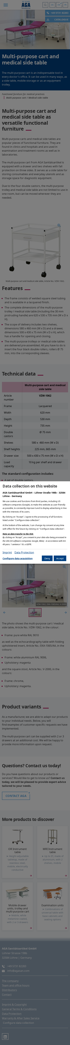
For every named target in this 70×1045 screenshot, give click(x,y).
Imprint (7, 552)
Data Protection (24, 552)
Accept (60, 558)
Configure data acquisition (18, 558)
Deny (47, 558)
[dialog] (35, 522)
